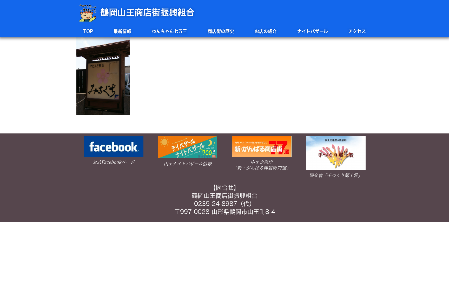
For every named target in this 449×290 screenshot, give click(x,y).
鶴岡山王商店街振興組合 (147, 12)
